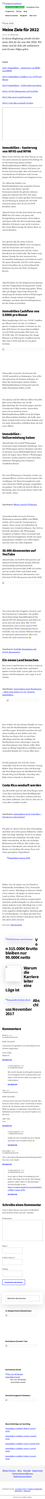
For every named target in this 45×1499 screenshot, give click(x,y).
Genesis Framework (35, 1489)
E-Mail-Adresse (8, 1258)
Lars (3, 1090)
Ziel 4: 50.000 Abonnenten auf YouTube (20, 91)
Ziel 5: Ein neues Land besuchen (17, 97)
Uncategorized (16, 925)
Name (5, 1246)
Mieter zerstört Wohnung (25, 505)
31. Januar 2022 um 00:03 (15, 1068)
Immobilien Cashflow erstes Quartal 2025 (22, 1444)
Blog (19, 1471)
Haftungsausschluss (23, 1476)
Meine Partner (9, 1471)
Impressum (37, 1471)
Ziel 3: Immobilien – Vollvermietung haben (22, 85)
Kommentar (7, 1218)
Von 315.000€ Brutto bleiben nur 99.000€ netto (21, 948)
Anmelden (27, 1491)
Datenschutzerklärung (22, 1474)
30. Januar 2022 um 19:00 (9, 1037)
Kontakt (27, 1471)
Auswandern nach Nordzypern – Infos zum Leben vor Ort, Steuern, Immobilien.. (22, 692)
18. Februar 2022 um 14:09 (10, 1153)
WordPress (19, 1491)
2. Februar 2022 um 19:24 (15, 1133)
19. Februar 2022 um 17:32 (16, 1172)
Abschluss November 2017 (22, 1007)
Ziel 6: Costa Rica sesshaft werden (17, 103)
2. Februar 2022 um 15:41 (10, 1092)
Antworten (7, 1060)
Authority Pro (20, 1489)
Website (5, 1269)
